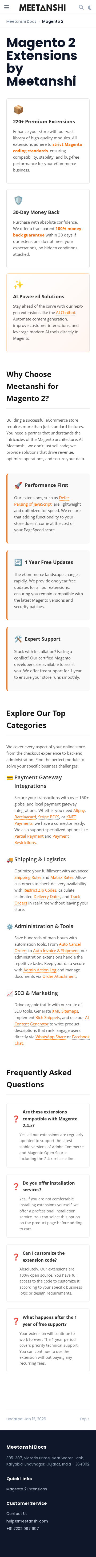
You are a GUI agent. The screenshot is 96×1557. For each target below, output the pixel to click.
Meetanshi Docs (21, 21)
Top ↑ (84, 1419)
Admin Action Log (39, 969)
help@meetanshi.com (27, 1521)
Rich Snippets (47, 1017)
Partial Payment (28, 836)
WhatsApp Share (50, 1036)
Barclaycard (25, 816)
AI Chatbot (65, 312)
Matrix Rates (61, 877)
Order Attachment (59, 976)
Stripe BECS (48, 816)
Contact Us (16, 1513)
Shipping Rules (27, 877)
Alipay (79, 810)
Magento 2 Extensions (26, 1489)
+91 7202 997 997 (22, 1528)
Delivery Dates (47, 896)
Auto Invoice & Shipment (56, 950)
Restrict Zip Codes (39, 890)
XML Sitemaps (65, 1011)
